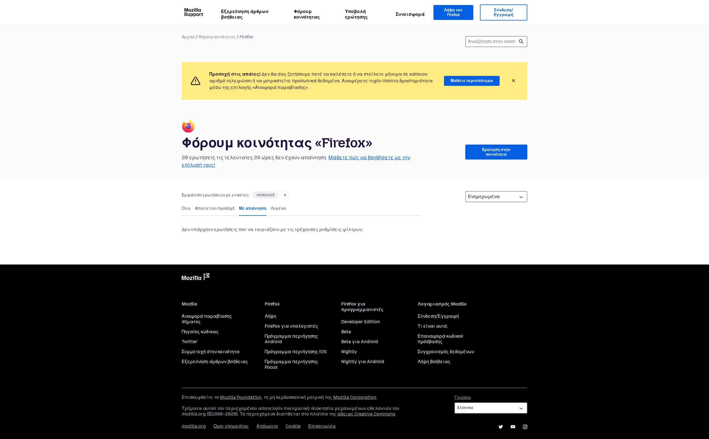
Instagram (525, 427)
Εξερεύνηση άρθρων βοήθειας (244, 14)
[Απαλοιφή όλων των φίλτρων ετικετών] (285, 195)
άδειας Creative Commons (366, 414)
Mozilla (195, 277)
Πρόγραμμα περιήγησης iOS (296, 351)
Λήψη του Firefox (453, 12)
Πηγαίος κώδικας (200, 331)
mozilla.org (194, 426)
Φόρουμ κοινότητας (307, 14)
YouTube (513, 427)
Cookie (293, 426)
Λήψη (270, 316)
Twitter (189, 341)
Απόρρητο (267, 426)
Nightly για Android (362, 361)
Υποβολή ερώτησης (356, 14)
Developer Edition (360, 321)
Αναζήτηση (521, 41)
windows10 (265, 195)
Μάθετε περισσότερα (472, 80)
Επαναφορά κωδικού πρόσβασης (440, 338)
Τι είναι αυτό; (433, 326)
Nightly (349, 351)
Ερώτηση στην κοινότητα (496, 152)
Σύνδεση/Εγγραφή (503, 12)
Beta (346, 331)
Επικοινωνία (322, 426)
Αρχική (188, 37)
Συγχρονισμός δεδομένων (446, 351)
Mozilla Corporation (354, 397)
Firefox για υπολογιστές (291, 326)
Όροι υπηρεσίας (231, 426)
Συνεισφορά (410, 14)
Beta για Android (359, 341)
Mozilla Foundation (240, 397)
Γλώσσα (462, 397)
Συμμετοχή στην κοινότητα (211, 351)
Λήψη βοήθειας (434, 361)
